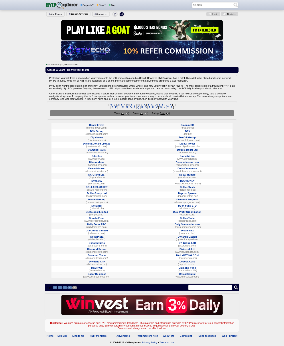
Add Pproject (229, 335)
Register (231, 14)
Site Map (62, 335)
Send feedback (207, 335)
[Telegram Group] (121, 16)
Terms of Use (167, 342)
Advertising (123, 335)
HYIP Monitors (98, 335)
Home (50, 335)
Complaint (186, 335)
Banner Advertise (79, 14)
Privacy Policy (149, 342)
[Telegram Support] (115, 16)
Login (215, 14)
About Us (168, 335)
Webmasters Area (148, 335)
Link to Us (78, 335)
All (111, 104)
